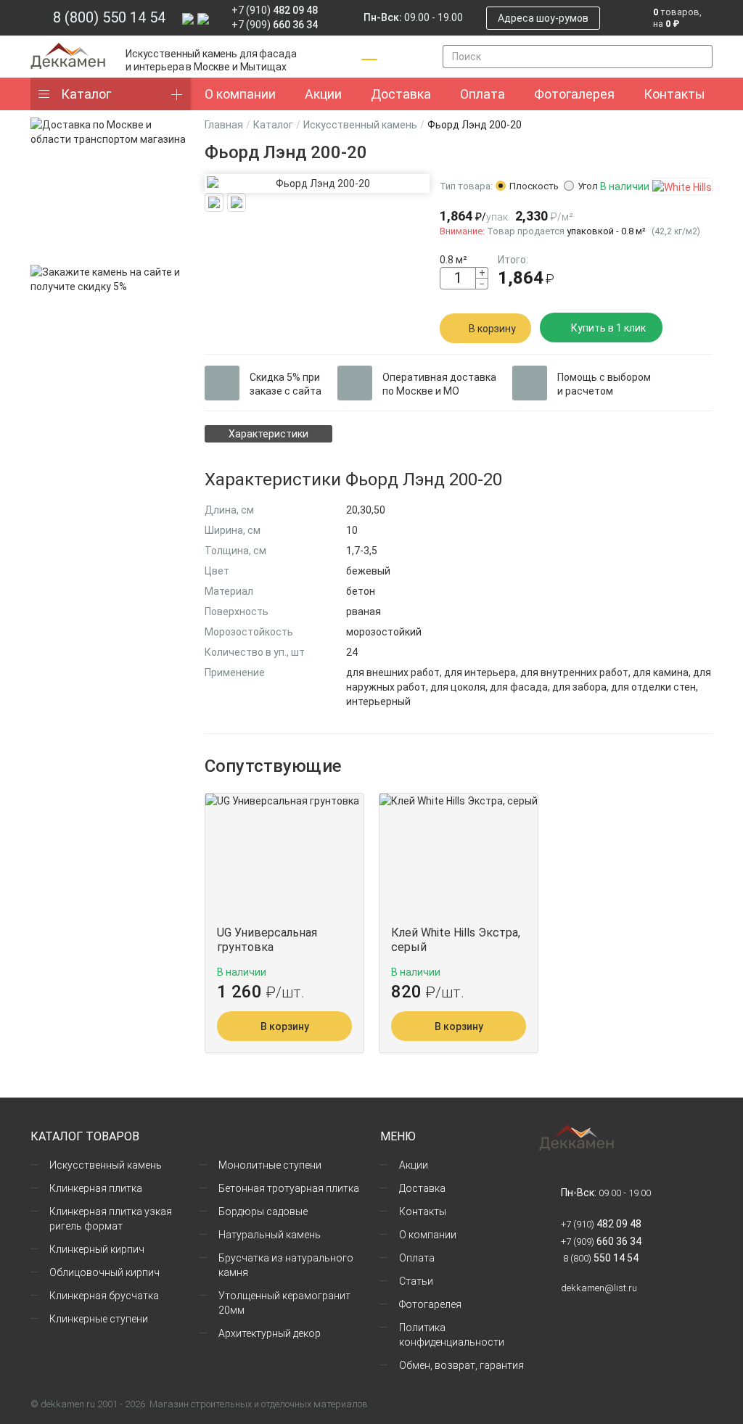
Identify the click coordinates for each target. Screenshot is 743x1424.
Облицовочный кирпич (104, 1272)
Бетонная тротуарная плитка (288, 1188)
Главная (224, 125)
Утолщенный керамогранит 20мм (284, 1303)
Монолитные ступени (269, 1165)
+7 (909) (274, 24)
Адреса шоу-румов (543, 18)
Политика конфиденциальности (451, 1335)
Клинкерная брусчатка (104, 1295)
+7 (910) (274, 10)
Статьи (416, 1281)
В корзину (492, 328)
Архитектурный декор (269, 1333)
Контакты (422, 1211)
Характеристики (268, 434)
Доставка (422, 1188)
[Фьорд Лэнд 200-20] (317, 183)
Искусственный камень (360, 125)
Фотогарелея (430, 1304)
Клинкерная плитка (95, 1188)
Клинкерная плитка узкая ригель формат (110, 1219)
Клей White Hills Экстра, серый (455, 940)
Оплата (417, 1258)
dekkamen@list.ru (599, 1288)
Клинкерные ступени (98, 1319)
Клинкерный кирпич (96, 1249)
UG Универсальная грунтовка (267, 940)
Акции (413, 1165)
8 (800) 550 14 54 (109, 17)
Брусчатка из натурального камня (285, 1265)
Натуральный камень (269, 1234)
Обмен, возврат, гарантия (461, 1365)
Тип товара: (466, 186)
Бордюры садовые (263, 1211)
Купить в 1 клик (608, 328)
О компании (427, 1234)
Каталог (86, 94)
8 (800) (600, 1258)
